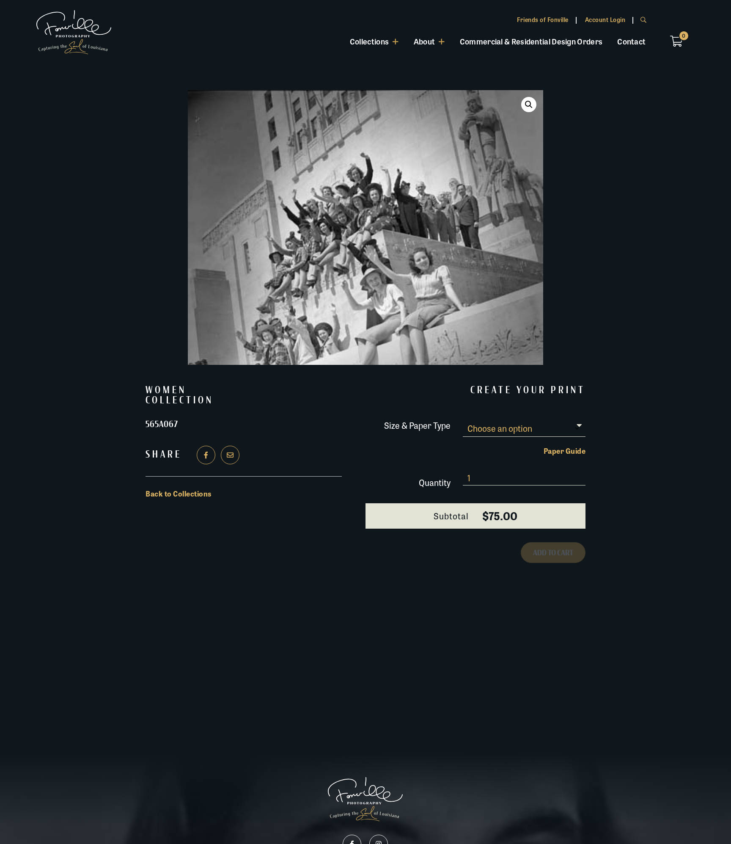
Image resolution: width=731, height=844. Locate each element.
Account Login (605, 19)
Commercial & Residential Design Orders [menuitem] (531, 41)
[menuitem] (374, 41)
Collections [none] (369, 41)
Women (166, 390)
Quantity (435, 482)
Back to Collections (179, 493)
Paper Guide (565, 451)
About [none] (424, 41)
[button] (528, 104)
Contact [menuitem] (631, 41)
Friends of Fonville (543, 19)
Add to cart (553, 552)
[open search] (643, 19)
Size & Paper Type (417, 424)
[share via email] (230, 455)
